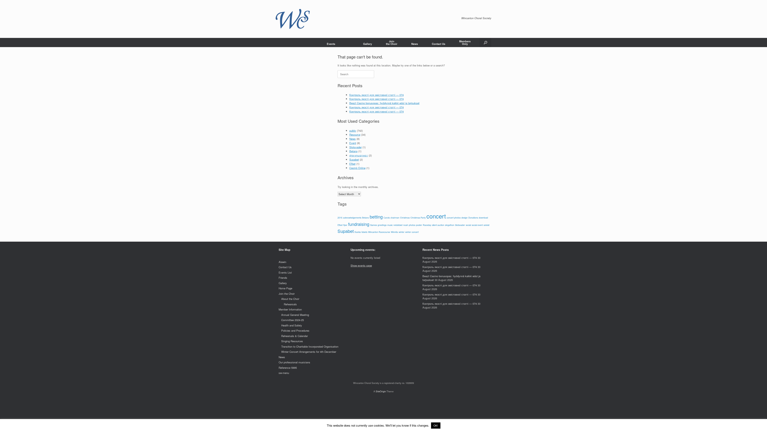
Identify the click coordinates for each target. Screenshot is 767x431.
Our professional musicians (294, 362)
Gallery (367, 44)
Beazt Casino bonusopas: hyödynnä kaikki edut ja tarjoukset (384, 103)
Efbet (352, 164)
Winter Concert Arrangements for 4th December (308, 352)
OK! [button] (435, 425)
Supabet (354, 159)
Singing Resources (292, 341)
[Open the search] (485, 42)
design (464, 217)
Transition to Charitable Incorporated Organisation (309, 346)
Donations (473, 217)
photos (412, 224)
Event (352, 143)
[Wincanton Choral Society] (293, 19)
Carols (387, 217)
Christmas (405, 217)
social (468, 224)
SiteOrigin (381, 391)
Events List (285, 272)
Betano (353, 151)
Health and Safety (291, 325)
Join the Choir (287, 294)
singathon (449, 224)
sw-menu (284, 373)
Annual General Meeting (295, 315)
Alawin (282, 262)
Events (331, 44)
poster (419, 224)
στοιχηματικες (358, 155)
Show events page (361, 265)
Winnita (394, 231)
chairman (394, 217)
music (390, 224)
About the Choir (290, 299)
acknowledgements (352, 217)
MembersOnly (465, 42)
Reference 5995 (288, 368)
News (414, 44)
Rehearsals (290, 304)
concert (436, 216)
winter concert (412, 231)
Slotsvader (355, 147)
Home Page (285, 288)
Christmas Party (418, 217)
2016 (340, 217)
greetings (382, 224)
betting (376, 217)
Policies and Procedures (295, 330)
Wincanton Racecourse (379, 231)
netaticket (397, 224)
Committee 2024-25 (292, 320)
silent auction (438, 224)
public (352, 130)
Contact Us (438, 44)
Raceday (427, 224)
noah (405, 224)
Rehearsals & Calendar (294, 336)
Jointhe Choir (391, 42)
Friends (283, 278)
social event (477, 224)
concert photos (454, 217)
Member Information (290, 309)
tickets (364, 231)
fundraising (358, 224)
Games (373, 224)
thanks (358, 231)
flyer (345, 224)
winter (401, 231)
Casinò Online (357, 168)
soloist (486, 224)
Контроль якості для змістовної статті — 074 (376, 95)
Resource (354, 134)
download (483, 217)
